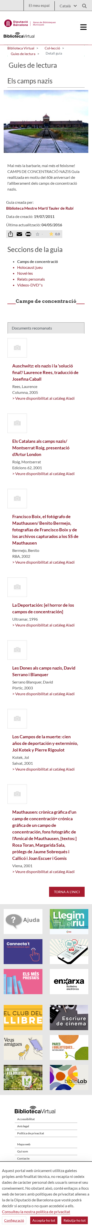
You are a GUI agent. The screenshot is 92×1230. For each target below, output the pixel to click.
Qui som (22, 1151)
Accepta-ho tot (43, 1220)
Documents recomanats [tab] (32, 328)
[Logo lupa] (83, 4)
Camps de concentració (37, 261)
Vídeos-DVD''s (30, 285)
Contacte (23, 1158)
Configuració (14, 1220)
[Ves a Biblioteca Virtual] (30, 22)
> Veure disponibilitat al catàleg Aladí (43, 398)
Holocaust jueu (30, 267)
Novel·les (25, 273)
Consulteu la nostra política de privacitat (36, 1211)
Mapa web (23, 1144)
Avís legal (23, 1126)
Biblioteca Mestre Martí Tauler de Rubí (39, 208)
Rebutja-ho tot (75, 1220)
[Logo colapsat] (84, 27)
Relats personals (31, 279)
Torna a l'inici (67, 892)
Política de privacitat (30, 1133)
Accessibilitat (26, 1119)
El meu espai (39, 5)
